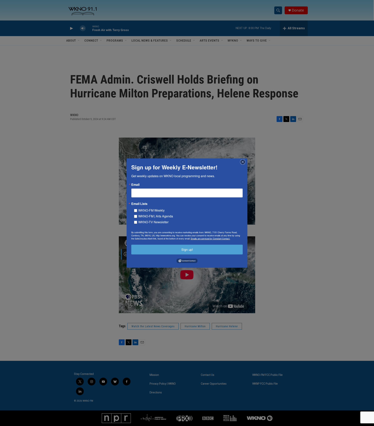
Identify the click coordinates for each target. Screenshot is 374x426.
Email (135, 184)
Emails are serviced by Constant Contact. (210, 238)
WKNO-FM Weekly (151, 210)
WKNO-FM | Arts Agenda (155, 216)
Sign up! (187, 249)
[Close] (244, 161)
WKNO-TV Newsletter (153, 222)
